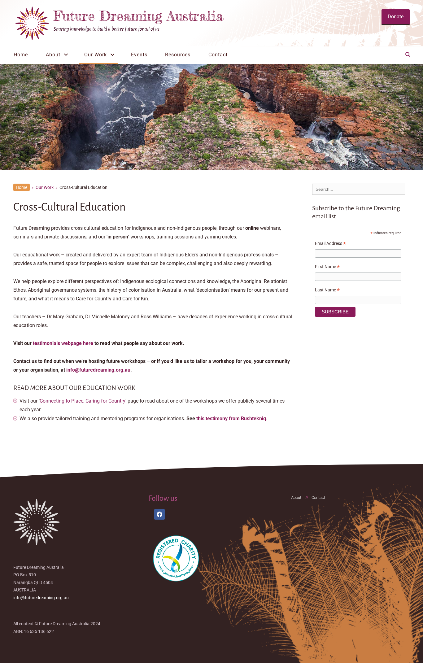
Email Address (330, 244)
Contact (218, 55)
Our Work (95, 55)
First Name (327, 267)
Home (21, 55)
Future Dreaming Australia (139, 15)
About (53, 55)
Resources (177, 55)
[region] (211, 117)
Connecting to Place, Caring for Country (82, 401)
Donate (395, 17)
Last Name (327, 290)
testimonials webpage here (63, 343)
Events (139, 55)
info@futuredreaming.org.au (98, 370)
